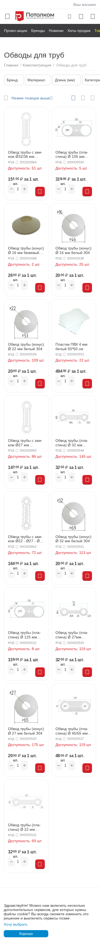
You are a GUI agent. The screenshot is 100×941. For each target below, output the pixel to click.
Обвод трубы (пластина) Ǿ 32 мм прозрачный (71, 442)
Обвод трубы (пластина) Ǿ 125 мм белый (24, 634)
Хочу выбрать (15, 924)
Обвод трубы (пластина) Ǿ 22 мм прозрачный (24, 827)
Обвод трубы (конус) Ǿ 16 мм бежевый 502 (26, 250)
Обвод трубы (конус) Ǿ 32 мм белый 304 (73, 539)
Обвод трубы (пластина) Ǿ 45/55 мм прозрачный (71, 731)
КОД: (11, 162)
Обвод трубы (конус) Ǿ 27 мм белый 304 (26, 731)
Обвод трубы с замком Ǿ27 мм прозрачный (25, 442)
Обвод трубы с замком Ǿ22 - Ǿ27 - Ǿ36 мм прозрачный (26, 539)
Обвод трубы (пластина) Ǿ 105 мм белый (71, 154)
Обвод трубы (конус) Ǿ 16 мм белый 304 (73, 250)
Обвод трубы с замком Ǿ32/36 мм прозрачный (25, 154)
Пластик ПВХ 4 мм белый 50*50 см (71, 346)
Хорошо (26, 933)
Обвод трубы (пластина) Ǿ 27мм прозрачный (71, 634)
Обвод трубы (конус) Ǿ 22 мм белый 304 (26, 346)
